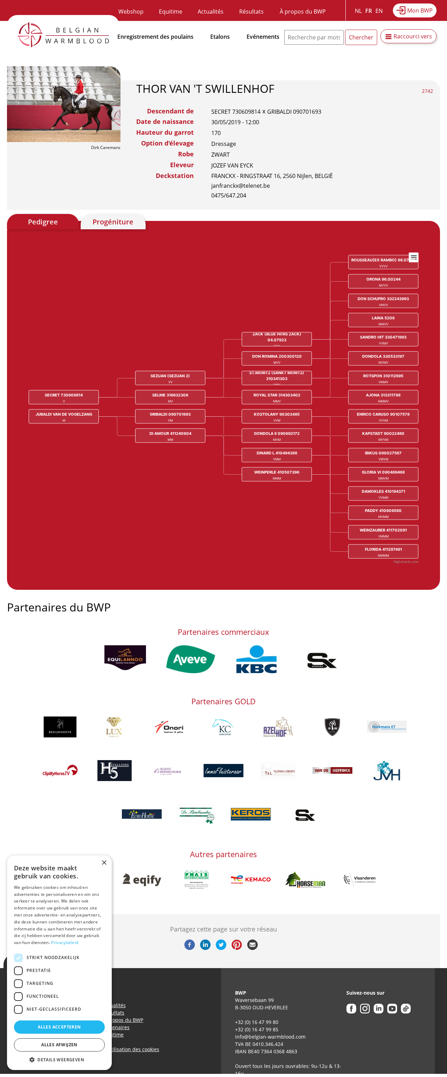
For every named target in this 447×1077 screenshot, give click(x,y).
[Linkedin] (205, 948)
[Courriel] (252, 948)
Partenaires (116, 1027)
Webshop (131, 11)
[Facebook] (189, 948)
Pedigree (43, 221)
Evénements (263, 36)
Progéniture (113, 221)
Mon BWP (420, 10)
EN (379, 11)
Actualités (211, 11)
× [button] (104, 863)
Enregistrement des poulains (155, 36)
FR (368, 11)
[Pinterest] (237, 948)
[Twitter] (221, 948)
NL (358, 11)
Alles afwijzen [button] (59, 1045)
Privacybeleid (64, 942)
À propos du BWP (303, 11)
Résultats (251, 11)
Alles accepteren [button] (59, 1027)
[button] (59, 1059)
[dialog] (59, 962)
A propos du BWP (123, 1020)
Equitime (170, 11)
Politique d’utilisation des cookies (120, 1049)
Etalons (220, 36)
